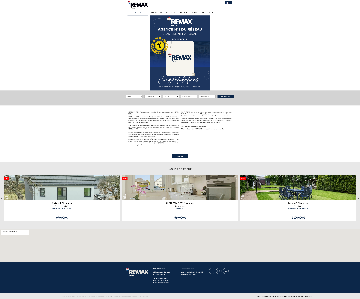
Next (359, 198)
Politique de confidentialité (296, 296)
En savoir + (180, 156)
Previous (1, 198)
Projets (174, 13)
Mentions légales (282, 296)
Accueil (138, 13)
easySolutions (272, 296)
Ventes (154, 13)
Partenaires (308, 296)
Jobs (202, 13)
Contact (210, 13)
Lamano (264, 296)
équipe (195, 13)
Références (184, 13)
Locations (164, 13)
